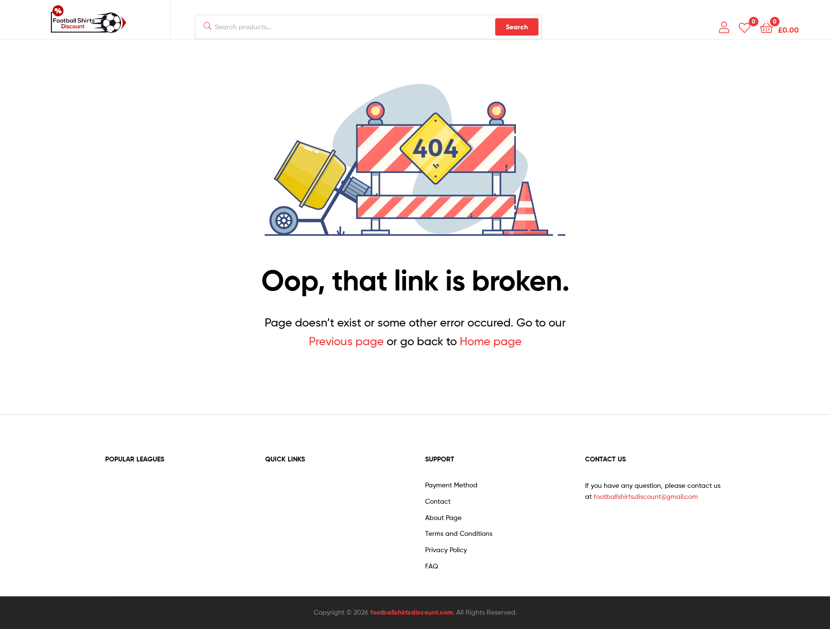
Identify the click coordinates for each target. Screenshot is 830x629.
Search (517, 27)
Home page (491, 341)
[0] (744, 27)
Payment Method (451, 485)
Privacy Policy (446, 549)
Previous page (346, 341)
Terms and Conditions (458, 533)
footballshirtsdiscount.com (411, 612)
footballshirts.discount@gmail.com (646, 496)
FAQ (431, 566)
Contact (438, 501)
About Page (443, 517)
